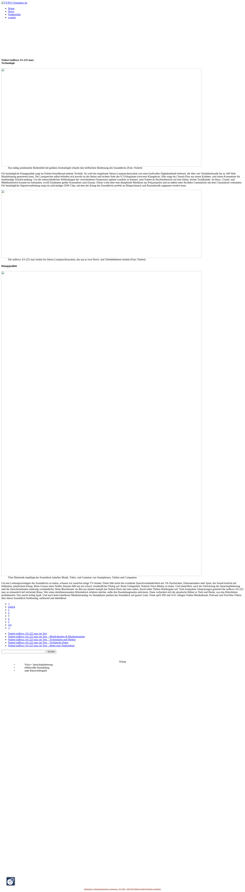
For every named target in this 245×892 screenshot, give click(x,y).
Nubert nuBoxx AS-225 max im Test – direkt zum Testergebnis (41, 645)
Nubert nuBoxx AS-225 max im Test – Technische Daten (38, 642)
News (11, 11)
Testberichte (14, 14)
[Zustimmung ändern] (11, 881)
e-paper (12, 17)
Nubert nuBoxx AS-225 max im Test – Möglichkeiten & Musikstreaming (46, 636)
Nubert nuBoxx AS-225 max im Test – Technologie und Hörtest (42, 639)
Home (11, 8)
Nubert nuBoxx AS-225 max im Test (27, 633)
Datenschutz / (89, 889)
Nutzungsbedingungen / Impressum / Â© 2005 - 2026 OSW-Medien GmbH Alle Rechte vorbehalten (127, 889)
